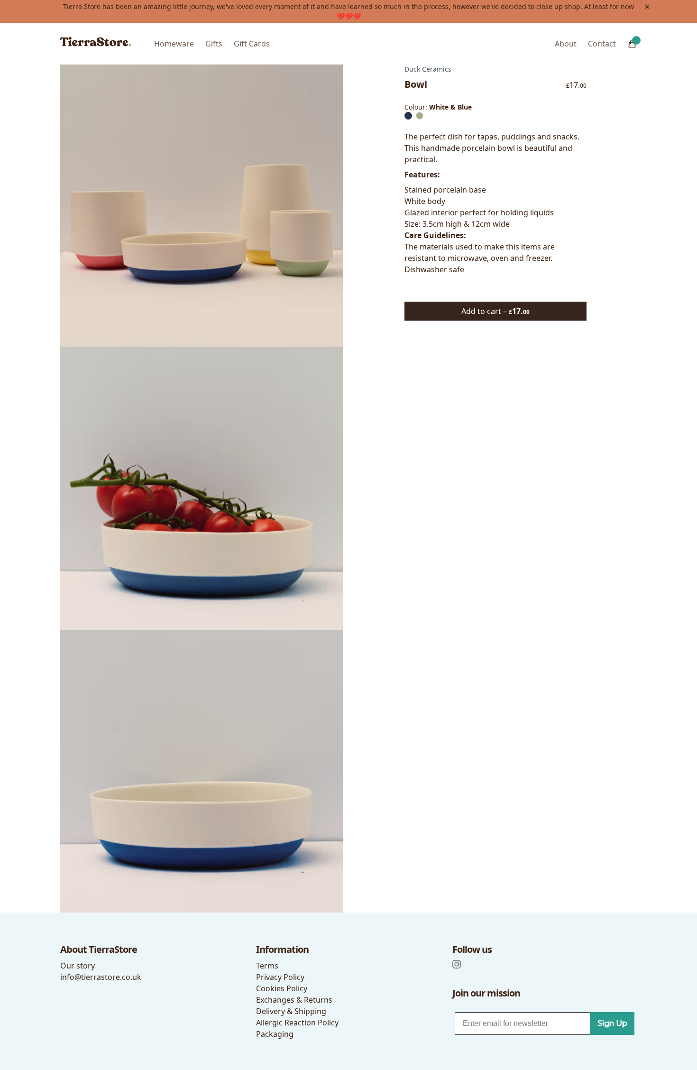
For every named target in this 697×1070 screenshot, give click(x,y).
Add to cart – (495, 311)
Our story (77, 965)
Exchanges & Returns (294, 1000)
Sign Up (612, 1023)
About (566, 43)
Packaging (274, 1034)
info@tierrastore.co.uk (100, 977)
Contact (602, 43)
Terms (267, 965)
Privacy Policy (280, 977)
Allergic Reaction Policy (297, 1022)
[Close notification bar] (647, 6)
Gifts (213, 43)
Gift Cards (252, 43)
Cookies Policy (281, 988)
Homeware (174, 43)
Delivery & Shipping (291, 1011)
